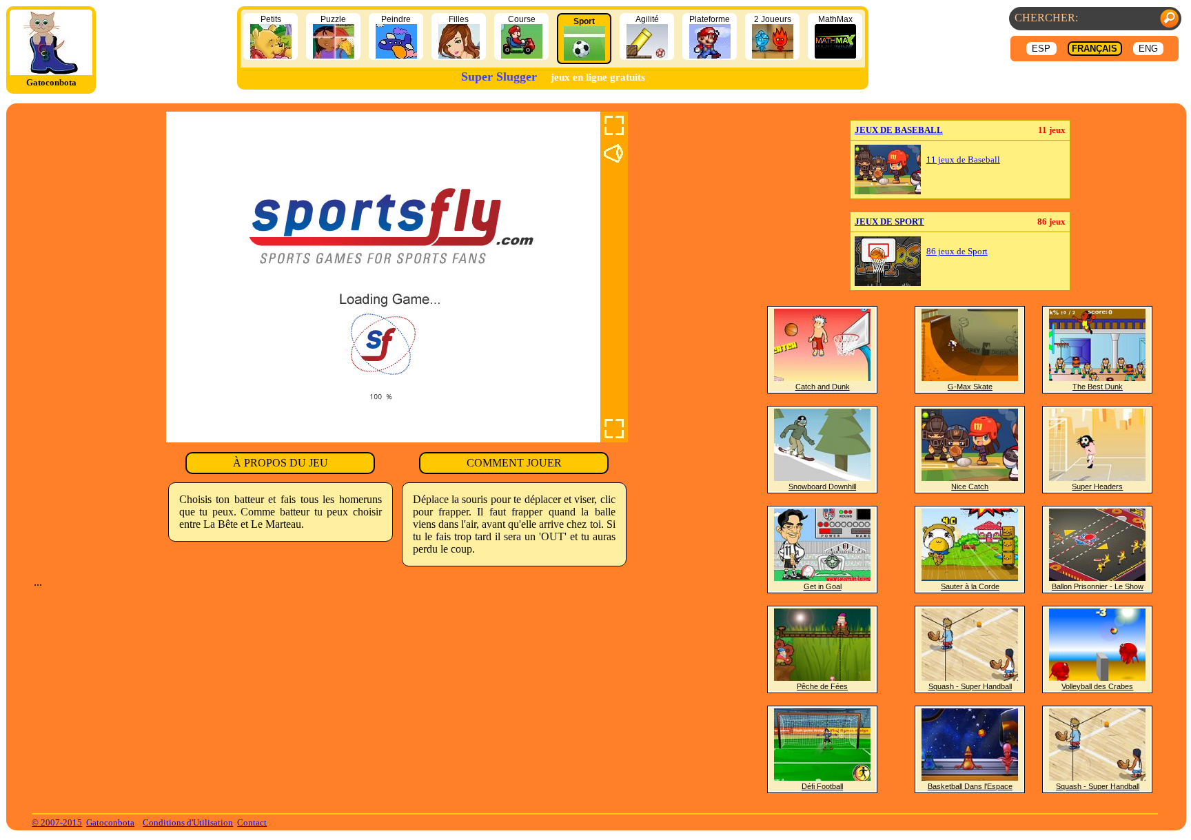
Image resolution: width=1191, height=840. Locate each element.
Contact (252, 822)
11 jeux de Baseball (963, 160)
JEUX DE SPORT (889, 221)
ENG (1148, 48)
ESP (1041, 48)
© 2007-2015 (57, 822)
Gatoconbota (110, 822)
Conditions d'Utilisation (188, 822)
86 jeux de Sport (957, 251)
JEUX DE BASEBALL (899, 130)
